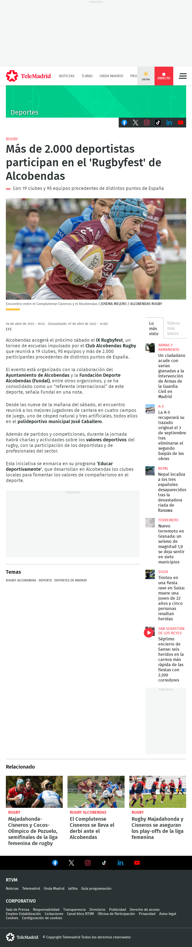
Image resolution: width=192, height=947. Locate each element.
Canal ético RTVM (80, 914)
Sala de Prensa (17, 909)
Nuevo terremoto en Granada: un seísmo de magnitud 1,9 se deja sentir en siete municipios (150, 522)
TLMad (86, 76)
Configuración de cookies (42, 918)
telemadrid (22, 937)
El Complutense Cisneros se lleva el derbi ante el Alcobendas (95, 792)
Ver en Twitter (71, 863)
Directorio (97, 909)
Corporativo (21, 901)
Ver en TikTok (104, 863)
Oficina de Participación (116, 914)
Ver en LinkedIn (120, 862)
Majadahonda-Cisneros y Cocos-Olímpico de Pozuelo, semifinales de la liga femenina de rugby (34, 792)
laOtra (73, 888)
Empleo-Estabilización (23, 914)
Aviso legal (167, 914)
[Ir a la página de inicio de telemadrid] (28, 76)
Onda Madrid (111, 76)
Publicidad (117, 909)
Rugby (12, 139)
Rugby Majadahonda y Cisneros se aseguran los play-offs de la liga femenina (157, 792)
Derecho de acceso (145, 909)
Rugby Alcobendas (21, 580)
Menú (182, 76)
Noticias (66, 76)
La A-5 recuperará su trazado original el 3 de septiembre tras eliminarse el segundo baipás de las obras (150, 409)
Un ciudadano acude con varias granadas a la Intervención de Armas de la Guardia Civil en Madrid (150, 347)
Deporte (45, 580)
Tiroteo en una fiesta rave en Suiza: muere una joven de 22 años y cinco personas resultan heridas (150, 574)
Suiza (163, 572)
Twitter (135, 122)
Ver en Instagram (87, 862)
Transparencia (74, 909)
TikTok (158, 122)
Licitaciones (54, 914)
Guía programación (96, 888)
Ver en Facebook (55, 863)
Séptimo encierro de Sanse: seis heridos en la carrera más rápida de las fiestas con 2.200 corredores (150, 631)
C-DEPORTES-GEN (96, 101)
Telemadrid (31, 888)
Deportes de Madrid (70, 580)
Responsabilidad (46, 909)
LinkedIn (169, 122)
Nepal (163, 468)
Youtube (180, 122)
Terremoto (168, 520)
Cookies (12, 918)
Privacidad (147, 914)
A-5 (161, 406)
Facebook (124, 122)
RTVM (12, 880)
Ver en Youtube (137, 862)
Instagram (146, 122)
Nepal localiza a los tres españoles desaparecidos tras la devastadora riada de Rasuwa (150, 470)
